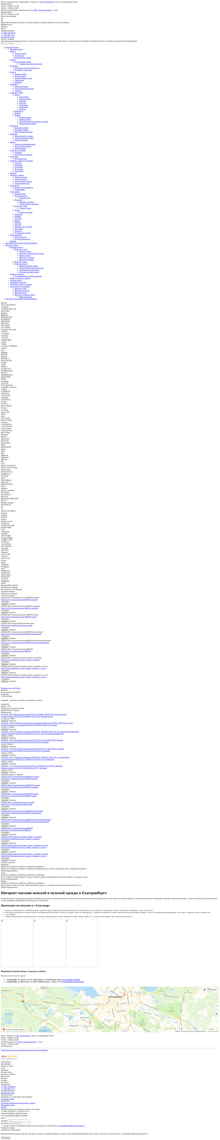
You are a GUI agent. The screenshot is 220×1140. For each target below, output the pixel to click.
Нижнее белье (20, 194)
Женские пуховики (26, 258)
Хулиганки (23, 105)
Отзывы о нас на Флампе (11, 688)
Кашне (17, 221)
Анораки (18, 91)
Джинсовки (19, 80)
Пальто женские (21, 264)
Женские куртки (21, 249)
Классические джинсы (23, 181)
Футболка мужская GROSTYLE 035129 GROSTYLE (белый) (25, 742)
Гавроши (22, 101)
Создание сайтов (7, 1099)
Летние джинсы (21, 179)
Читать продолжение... (10, 871)
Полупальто (19, 56)
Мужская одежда (12, 47)
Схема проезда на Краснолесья (73, 982)
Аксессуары (14, 192)
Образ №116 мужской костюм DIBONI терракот (19, 608)
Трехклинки (24, 97)
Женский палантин (22, 291)
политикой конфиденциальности (71, 1126)
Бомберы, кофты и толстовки (21, 161)
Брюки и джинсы (17, 274)
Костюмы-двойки (21, 128)
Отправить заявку (8, 1128)
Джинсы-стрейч (21, 177)
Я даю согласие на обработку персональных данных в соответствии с (44, 1126)
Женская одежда (12, 245)
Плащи (13, 60)
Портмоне (19, 214)
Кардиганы (19, 171)
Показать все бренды (9, 593)
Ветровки (14, 84)
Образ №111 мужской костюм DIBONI (16, 651)
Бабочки (18, 223)
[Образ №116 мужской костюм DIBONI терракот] (20, 785)
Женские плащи (21, 262)
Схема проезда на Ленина (71, 980)
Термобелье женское (18, 282)
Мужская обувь (16, 235)
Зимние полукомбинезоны (25, 144)
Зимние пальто (20, 54)
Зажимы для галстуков (23, 227)
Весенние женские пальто (29, 270)
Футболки (14, 157)
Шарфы (18, 216)
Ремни (17, 210)
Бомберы (18, 82)
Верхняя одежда (16, 49)
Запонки (18, 225)
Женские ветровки (26, 260)
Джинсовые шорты (22, 183)
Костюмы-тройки (21, 130)
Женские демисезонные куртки (31, 254)
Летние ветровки (21, 87)
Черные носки (24, 198)
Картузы (22, 103)
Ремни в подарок (26, 212)
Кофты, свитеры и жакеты (20, 278)
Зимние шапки (25, 119)
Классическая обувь (22, 239)
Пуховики (14, 66)
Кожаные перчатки (26, 202)
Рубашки (18, 152)
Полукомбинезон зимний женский (28, 276)
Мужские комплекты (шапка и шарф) (33, 122)
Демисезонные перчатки (28, 204)
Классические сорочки (23, 155)
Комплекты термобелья (24, 188)
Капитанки (23, 107)
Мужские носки (21, 196)
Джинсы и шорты (17, 175)
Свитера (18, 163)
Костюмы (14, 126)
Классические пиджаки (24, 136)
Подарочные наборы (23, 233)
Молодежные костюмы (24, 132)
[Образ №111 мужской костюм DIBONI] (17, 828)
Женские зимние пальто (28, 266)
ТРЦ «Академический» (43, 10)
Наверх (4, 1107)
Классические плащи (23, 62)
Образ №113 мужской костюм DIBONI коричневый (21, 634)
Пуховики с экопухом (23, 70)
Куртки (13, 72)
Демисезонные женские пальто (31, 268)
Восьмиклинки (25, 99)
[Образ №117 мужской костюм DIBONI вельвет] (20, 777)
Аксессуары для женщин (20, 286)
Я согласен (6, 1138)
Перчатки (18, 200)
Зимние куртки (21, 74)
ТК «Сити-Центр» (47, 2)
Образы (13, 241)
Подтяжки (19, 229)
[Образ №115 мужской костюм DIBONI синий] (19, 794)
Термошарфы (20, 190)
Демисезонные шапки (27, 124)
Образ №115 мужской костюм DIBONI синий (18, 617)
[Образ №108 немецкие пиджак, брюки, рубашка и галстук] (24, 854)
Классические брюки (23, 146)
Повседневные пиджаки (24, 138)
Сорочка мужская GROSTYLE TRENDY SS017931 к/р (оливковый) (27, 759)
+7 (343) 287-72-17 (8, 35)
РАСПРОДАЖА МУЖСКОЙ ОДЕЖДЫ (21, 243)
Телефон (5, 1121)
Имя (3, 1118)
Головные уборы (16, 93)
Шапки (17, 115)
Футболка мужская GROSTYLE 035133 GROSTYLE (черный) (25, 751)
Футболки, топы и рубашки (21, 284)
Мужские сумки (21, 206)
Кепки (17, 95)
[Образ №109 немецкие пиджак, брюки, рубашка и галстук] (24, 845)
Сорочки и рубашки (18, 150)
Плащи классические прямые (30, 64)
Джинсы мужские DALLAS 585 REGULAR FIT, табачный (24, 768)
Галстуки (18, 218)
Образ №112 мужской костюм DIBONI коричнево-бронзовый (25, 643)
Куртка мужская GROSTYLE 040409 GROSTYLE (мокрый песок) (27, 716)
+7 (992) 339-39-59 (8, 33)
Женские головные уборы (25, 295)
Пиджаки (13, 134)
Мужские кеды (20, 237)
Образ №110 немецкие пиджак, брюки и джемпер (20, 660)
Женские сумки (21, 289)
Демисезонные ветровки (24, 89)
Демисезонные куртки (23, 78)
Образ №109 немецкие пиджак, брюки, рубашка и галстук (24, 668)
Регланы (22, 109)
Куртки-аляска (20, 76)
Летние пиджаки (21, 140)
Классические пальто (23, 58)
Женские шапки (25, 297)
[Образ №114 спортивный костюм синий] (17, 802)
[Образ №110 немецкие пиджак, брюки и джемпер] (21, 837)
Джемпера (19, 165)
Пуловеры (19, 167)
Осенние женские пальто (29, 272)
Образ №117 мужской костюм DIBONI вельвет (19, 600)
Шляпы (18, 113)
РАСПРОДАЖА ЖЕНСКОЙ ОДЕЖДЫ (21, 299)
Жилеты (13, 173)
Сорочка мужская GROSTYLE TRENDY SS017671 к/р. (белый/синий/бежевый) (32, 734)
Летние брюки (20, 148)
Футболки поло (21, 159)
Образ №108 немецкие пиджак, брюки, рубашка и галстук (24, 677)
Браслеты (18, 231)
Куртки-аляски (25, 256)
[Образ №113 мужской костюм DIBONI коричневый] (22, 811)
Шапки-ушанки (25, 117)
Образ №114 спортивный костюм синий (16, 625)
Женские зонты (21, 293)
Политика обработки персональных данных (18, 1103)
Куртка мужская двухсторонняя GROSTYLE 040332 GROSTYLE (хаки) (29, 725)
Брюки (12, 142)
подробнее (5, 694)
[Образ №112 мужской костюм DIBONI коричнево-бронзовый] (26, 820)
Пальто (13, 51)
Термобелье (14, 185)
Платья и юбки (16, 280)
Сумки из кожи (25, 208)
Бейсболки (19, 111)
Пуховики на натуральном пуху (27, 68)
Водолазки (19, 169)
